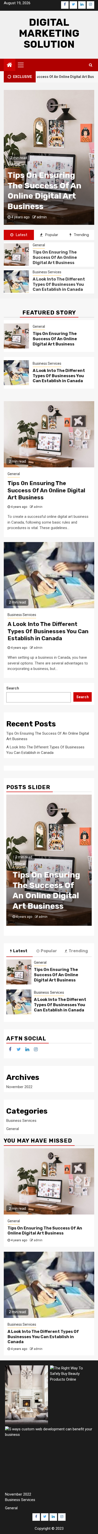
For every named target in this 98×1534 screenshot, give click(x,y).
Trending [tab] (81, 235)
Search (12, 688)
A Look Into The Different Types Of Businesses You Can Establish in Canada (59, 284)
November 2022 (19, 1087)
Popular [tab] (51, 235)
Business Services (22, 164)
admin (42, 217)
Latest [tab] (21, 235)
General (39, 245)
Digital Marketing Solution (49, 33)
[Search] (90, 65)
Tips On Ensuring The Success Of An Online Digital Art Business (55, 257)
